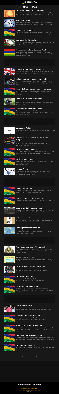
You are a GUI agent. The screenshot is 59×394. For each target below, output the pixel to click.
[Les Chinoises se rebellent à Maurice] (9, 111)
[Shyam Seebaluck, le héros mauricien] (9, 201)
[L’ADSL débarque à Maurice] (9, 152)
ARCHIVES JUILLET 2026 (24, 390)
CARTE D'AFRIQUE (26, 387)
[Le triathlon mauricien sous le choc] (9, 101)
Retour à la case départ (24, 218)
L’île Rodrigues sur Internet (26, 345)
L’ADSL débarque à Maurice (26, 149)
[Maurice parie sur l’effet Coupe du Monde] (9, 52)
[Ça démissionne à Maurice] (9, 162)
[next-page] (36, 356)
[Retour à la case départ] (9, 220)
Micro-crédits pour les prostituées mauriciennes (33, 89)
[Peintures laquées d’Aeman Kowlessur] (9, 269)
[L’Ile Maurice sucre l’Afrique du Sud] (9, 338)
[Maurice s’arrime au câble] (9, 33)
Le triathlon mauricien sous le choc (29, 99)
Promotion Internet (23, 20)
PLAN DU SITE (34, 387)
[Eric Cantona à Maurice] (9, 308)
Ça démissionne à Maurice (26, 159)
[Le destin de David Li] (9, 191)
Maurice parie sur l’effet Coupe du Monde (31, 50)
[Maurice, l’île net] (9, 171)
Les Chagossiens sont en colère (28, 228)
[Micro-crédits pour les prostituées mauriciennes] (9, 91)
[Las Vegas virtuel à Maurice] (9, 42)
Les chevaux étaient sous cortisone (29, 208)
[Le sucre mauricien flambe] (9, 259)
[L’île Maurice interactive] (9, 279)
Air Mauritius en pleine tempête (27, 286)
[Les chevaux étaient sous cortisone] (9, 210)
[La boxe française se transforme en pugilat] (9, 81)
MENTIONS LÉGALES (34, 388)
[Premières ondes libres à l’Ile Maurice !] (9, 249)
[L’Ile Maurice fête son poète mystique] (9, 13)
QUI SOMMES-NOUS (24, 388)
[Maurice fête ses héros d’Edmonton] (9, 328)
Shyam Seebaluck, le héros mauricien (30, 198)
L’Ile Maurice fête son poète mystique (30, 10)
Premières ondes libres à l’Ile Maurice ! (30, 247)
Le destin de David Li (24, 188)
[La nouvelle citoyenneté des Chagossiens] (9, 72)
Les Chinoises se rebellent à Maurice (29, 109)
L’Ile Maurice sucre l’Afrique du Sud (29, 335)
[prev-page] (22, 356)
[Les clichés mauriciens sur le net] (9, 318)
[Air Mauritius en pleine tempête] (9, 289)
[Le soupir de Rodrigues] (9, 130)
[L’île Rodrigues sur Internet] (9, 348)
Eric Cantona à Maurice (24, 306)
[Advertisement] (29, 62)
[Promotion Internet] (9, 23)
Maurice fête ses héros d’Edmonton (29, 325)
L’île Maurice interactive (24, 277)
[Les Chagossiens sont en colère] (9, 230)
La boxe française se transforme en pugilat (31, 79)
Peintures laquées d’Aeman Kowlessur (30, 267)
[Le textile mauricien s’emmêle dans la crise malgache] (9, 140)
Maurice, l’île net (22, 169)
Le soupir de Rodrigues (24, 128)
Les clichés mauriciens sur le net (28, 316)
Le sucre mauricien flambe (26, 257)
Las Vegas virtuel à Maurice (26, 40)
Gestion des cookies (35, 390)
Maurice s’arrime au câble (25, 30)
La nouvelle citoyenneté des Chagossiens (31, 69)
